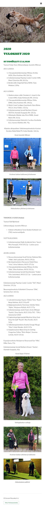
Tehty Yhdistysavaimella (11, 502)
